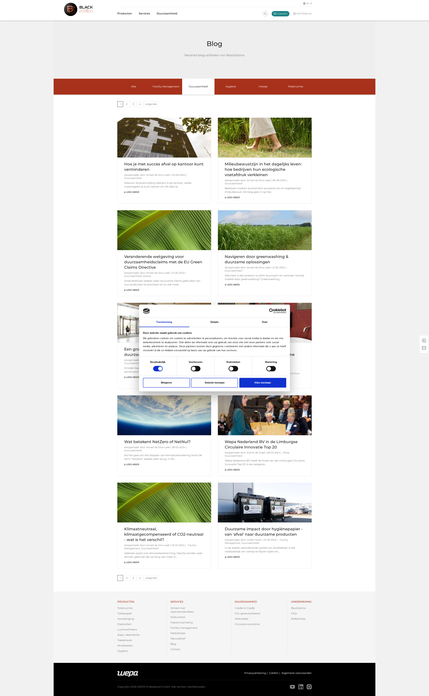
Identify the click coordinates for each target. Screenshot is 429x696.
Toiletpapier (124, 613)
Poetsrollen (124, 624)
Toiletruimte (125, 608)
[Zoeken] (265, 13)
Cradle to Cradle (245, 608)
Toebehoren (124, 640)
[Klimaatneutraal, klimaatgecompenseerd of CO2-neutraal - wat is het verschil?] (164, 502)
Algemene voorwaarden (297, 673)
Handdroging (125, 618)
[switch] (195, 368)
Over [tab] (265, 322)
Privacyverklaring (255, 673)
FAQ (294, 613)
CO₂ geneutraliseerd (247, 613)
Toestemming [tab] (164, 322)
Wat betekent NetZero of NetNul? (157, 441)
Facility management (183, 627)
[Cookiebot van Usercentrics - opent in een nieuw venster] (271, 311)
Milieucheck (177, 617)
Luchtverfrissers (127, 629)
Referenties (298, 618)
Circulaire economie (247, 624)
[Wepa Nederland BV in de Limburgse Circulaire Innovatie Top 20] (265, 415)
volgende (151, 104)
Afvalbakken (125, 645)
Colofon (274, 673)
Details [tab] (214, 322)
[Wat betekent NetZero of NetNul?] (164, 415)
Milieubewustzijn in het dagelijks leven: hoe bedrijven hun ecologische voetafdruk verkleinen (263, 169)
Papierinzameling (181, 622)
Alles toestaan (262, 382)
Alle (133, 86)
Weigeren (166, 382)
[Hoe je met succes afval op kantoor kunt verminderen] (164, 138)
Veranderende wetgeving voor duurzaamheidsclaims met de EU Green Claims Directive (163, 262)
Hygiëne (122, 650)
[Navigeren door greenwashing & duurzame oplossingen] (265, 230)
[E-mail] (423, 340)
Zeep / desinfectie (128, 634)
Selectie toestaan (215, 382)
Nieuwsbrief (177, 638)
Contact (175, 649)
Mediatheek (177, 633)
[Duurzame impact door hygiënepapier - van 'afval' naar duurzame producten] (265, 502)
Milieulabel (241, 618)
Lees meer (132, 192)
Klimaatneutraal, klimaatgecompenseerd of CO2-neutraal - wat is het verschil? (163, 534)
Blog (173, 643)
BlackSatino (298, 608)
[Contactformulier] (423, 348)
